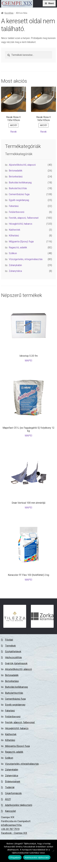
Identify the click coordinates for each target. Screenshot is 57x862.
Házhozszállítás (13, 657)
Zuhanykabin (15, 265)
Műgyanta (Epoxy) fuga (21, 241)
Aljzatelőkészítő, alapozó (22, 164)
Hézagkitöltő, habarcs (20, 223)
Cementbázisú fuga (19, 194)
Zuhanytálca (15, 271)
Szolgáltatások (13, 651)
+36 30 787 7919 (10, 829)
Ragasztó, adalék (18, 247)
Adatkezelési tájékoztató (18, 805)
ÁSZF (8, 799)
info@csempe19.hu (11, 825)
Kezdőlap (9, 13)
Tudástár (10, 787)
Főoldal (9, 639)
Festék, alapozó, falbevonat (24, 217)
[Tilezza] (15, 616)
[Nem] (53, 850)
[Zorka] (42, 616)
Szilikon (13, 253)
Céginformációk (13, 793)
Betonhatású (15, 176)
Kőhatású (14, 235)
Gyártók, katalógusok (16, 663)
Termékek (10, 645)
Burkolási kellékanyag (20, 182)
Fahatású (14, 206)
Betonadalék (15, 170)
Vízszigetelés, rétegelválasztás (26, 259)
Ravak (13, 131)
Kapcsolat (10, 811)
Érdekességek (12, 781)
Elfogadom (15, 857)
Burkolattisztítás (18, 188)
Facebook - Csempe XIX (14, 833)
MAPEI (28, 360)
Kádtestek (14, 229)
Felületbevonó (16, 212)
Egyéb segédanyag (19, 200)
